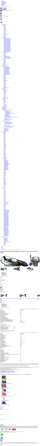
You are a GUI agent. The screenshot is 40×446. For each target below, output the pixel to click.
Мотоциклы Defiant (6, 162)
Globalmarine (5, 37)
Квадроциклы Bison (6, 213)
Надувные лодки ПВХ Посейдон (7, 48)
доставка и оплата (1, 12)
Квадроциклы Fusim (6, 227)
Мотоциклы (4, 132)
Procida (5, 178)
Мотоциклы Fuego (6, 163)
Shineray (5, 152)
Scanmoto (5, 184)
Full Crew (5, 142)
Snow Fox (5, 242)
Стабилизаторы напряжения (6, 106)
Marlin (4, 55)
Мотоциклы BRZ (6, 161)
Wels (4, 136)
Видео (1, 301)
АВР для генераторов (5, 98)
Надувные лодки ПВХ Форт (7, 50)
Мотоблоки (4, 75)
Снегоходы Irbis (5, 238)
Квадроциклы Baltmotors (6, 233)
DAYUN (5, 180)
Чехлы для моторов (4, 404)
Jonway (5, 199)
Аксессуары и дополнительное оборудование (7, 109)
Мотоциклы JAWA (6, 168)
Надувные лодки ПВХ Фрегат (7, 42)
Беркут (4, 61)
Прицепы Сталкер (5, 108)
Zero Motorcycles (6, 160)
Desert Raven (5, 157)
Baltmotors (5, 141)
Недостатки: (1, 419)
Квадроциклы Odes (6, 235)
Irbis (4, 135)
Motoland (5, 147)
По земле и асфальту (4, 3)
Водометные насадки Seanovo (7, 57)
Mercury (5, 25)
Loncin (4, 148)
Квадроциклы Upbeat (6, 224)
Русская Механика (6, 216)
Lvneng (5, 203)
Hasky (4, 143)
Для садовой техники (6, 118)
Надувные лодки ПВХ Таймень (7, 41)
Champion (5, 76)
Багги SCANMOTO (6, 232)
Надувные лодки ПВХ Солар (7, 45)
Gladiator (5, 29)
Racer (4, 133)
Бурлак (5, 35)
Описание (1, 300)
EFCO (4, 83)
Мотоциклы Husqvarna (6, 164)
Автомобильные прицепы (4, 2)
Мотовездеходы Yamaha (6, 211)
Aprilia (4, 139)
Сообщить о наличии (2, 279)
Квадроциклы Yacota (6, 212)
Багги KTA (5, 226)
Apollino (5, 172)
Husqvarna (5, 86)
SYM (4, 198)
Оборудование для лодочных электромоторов (10, 113)
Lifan (4, 102)
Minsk (4, 146)
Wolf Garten (5, 85)
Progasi (4, 150)
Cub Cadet (5, 84)
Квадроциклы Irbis (6, 214)
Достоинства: (1, 414)
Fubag (4, 93)
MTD (4, 81)
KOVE (4, 171)
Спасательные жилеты (7, 112)
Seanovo (5, 28)
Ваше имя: (1, 408)
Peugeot (5, 196)
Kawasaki (5, 145)
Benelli (4, 138)
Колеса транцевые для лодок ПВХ (5, 383)
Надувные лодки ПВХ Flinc (7, 44)
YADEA (5, 207)
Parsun (4, 30)
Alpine (4, 243)
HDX (4, 31)
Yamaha (5, 64)
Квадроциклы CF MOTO (6, 217)
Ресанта (5, 79)
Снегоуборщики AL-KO (6, 72)
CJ (4, 176)
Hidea (4, 34)
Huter (4, 82)
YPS (4, 186)
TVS (4, 185)
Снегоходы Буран (6, 239)
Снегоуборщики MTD (6, 69)
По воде (5, 110)
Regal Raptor (5, 158)
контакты (1, 14)
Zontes (4, 204)
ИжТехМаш (5, 175)
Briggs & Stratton (5, 91)
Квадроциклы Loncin (6, 228)
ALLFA (5, 33)
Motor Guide (5, 54)
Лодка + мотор (4, 24)
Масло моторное (6, 128)
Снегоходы (4, 237)
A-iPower (5, 96)
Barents (5, 62)
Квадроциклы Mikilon (6, 221)
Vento (4, 191)
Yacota (4, 94)
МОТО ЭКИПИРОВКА (7, 116)
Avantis (5, 134)
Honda (4, 32)
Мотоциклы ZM (5, 167)
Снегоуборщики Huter (6, 71)
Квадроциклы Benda (6, 234)
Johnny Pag (5, 144)
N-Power (5, 104)
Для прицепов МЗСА (7, 120)
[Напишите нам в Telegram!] (20, 438)
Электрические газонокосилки (6, 87)
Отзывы (1, 302)
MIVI (4, 182)
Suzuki (4, 36)
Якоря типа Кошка (3, 400)
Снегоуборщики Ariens (6, 74)
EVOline (5, 92)
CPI (4, 201)
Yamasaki (5, 200)
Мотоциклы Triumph (6, 169)
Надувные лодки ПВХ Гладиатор (7, 51)
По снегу (5, 117)
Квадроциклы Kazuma (6, 220)
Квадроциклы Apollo (6, 219)
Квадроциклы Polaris (6, 223)
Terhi (4, 63)
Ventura (5, 105)
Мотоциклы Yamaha (7, 123)
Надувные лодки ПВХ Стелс (7, 40)
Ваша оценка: (1, 409)
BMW (4, 208)
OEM (4, 177)
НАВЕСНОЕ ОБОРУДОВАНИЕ (8, 119)
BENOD (5, 205)
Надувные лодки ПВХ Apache (7, 43)
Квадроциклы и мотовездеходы (6, 210)
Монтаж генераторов (6, 97)
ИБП (3, 103)
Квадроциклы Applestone (6, 225)
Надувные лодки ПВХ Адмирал (7, 39)
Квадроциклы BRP (6, 215)
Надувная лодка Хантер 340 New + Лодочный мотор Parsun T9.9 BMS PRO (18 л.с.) (28, 298)
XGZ (4, 174)
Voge (4, 155)
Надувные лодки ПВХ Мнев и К (7, 46)
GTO (4, 181)
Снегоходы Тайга (6, 240)
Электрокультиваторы (5, 80)
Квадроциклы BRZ (6, 229)
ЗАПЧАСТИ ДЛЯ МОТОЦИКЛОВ (9, 122)
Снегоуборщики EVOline (6, 67)
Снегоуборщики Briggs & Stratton (7, 73)
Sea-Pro (5, 52)
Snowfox (5, 244)
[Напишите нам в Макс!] (20, 441)
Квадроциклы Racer (6, 231)
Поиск (9, 6)
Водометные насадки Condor (7, 58)
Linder (4, 60)
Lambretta (5, 206)
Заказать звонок (2, 6)
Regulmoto (5, 151)
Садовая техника (3, 1)
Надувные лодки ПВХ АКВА (7, 38)
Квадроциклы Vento (6, 218)
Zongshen (5, 100)
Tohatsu (5, 26)
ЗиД (4, 156)
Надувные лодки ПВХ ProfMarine (7, 49)
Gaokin (4, 173)
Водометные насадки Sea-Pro (7, 56)
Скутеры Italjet (5, 202)
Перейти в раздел (7, 379)
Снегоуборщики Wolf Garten (7, 70)
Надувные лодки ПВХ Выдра (7, 47)
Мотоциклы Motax (6, 165)
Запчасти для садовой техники (7, 126)
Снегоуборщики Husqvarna (7, 68)
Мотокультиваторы (5, 77)
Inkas (4, 59)
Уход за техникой (6, 129)
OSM (4, 245)
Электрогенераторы (5, 89)
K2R (4, 170)
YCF (4, 137)
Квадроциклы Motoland (6, 222)
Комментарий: (1, 424)
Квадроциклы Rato (6, 230)
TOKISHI (5, 209)
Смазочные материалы (6, 130)
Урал (4, 159)
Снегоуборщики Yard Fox (6, 66)
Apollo (4, 149)
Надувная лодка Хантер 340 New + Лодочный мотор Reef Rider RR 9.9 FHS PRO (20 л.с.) (9, 298)
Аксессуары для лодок (7, 111)
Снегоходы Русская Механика (7, 241)
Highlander (5, 183)
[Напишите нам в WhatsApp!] (20, 434)
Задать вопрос (6, 6)
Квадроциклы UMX (6, 236)
